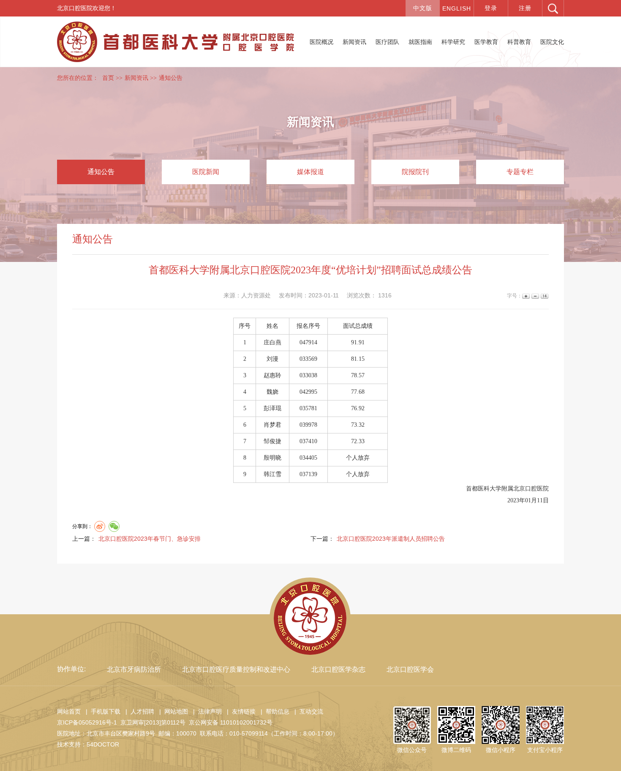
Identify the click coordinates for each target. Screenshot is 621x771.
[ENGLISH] (457, 8)
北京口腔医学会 (410, 669)
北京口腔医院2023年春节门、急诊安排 (149, 538)
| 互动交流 (307, 711)
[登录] (491, 8)
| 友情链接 (239, 711)
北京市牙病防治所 (134, 669)
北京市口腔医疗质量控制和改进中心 (236, 669)
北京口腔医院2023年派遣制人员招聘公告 (391, 538)
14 (544, 296)
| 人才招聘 (138, 711)
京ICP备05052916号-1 (87, 722)
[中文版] (422, 8)
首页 (108, 78)
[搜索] (553, 8)
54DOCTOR (103, 744)
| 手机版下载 (101, 711)
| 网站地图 (172, 711)
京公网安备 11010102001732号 (230, 722)
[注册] (525, 8)
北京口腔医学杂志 (338, 669)
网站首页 (69, 711)
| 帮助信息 (273, 711)
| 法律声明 (206, 711)
